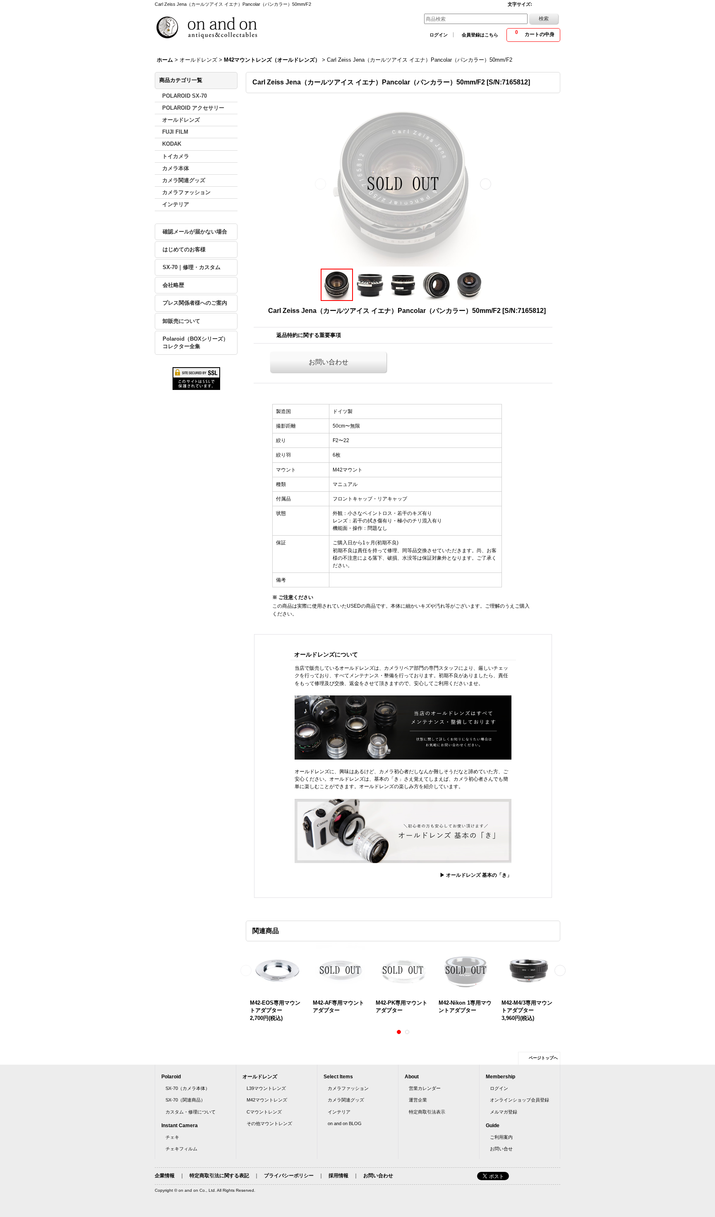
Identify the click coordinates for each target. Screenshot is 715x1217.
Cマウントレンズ (264, 1111)
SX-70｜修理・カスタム (192, 267)
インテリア (339, 1111)
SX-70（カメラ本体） (188, 1088)
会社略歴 (173, 285)
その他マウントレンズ (269, 1123)
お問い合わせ (328, 362)
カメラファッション (348, 1088)
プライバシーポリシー (289, 1176)
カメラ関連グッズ (346, 1099)
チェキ (172, 1137)
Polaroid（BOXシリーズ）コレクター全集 (195, 342)
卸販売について (181, 321)
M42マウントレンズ (267, 1099)
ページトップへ (543, 1058)
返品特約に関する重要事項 (308, 335)
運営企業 (418, 1099)
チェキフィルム (181, 1148)
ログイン (438, 34)
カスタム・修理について (191, 1111)
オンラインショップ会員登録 (519, 1099)
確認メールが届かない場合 (195, 231)
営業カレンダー (425, 1088)
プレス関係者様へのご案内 (195, 303)
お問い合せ (501, 1148)
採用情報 (338, 1176)
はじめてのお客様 (184, 249)
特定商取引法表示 (427, 1111)
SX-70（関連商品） (185, 1099)
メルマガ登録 (503, 1111)
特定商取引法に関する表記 (219, 1176)
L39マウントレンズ (266, 1088)
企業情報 (165, 1176)
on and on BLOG (345, 1123)
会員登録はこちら (480, 34)
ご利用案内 (501, 1137)
